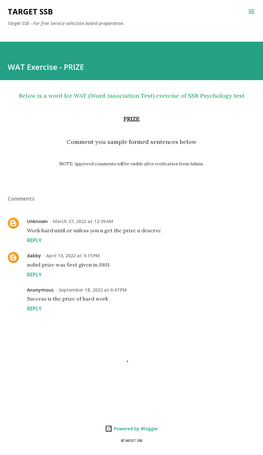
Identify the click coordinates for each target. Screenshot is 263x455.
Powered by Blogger (135, 429)
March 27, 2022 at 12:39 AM (83, 221)
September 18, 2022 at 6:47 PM (93, 290)
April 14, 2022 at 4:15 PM (73, 255)
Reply (34, 240)
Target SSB (30, 11)
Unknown (37, 221)
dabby (34, 255)
